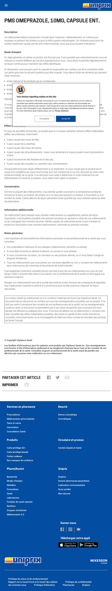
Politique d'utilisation (44, 585)
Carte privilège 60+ (16, 448)
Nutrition (11, 506)
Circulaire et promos (71, 440)
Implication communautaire (71, 485)
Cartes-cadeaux (14, 456)
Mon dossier (64, 493)
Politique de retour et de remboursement (28, 579)
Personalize (44, 119)
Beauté (62, 407)
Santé (9, 493)
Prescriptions (13, 414)
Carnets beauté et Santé (70, 448)
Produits (12, 440)
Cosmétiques (64, 419)
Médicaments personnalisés (20, 419)
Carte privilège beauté (17, 452)
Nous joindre (64, 489)
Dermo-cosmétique (67, 414)
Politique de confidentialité (78, 582)
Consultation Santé (16, 431)
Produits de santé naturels (20, 502)
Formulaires (13, 489)
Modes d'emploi (14, 481)
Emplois (62, 477)
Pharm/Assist (15, 469)
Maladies (11, 485)
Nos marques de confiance (20, 460)
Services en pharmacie (21, 407)
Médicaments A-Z (15, 514)
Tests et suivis (14, 423)
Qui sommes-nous (17, 585)
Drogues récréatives (17, 510)
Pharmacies (68, 585)
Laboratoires (13, 498)
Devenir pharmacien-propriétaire (73, 481)
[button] (49, 378)
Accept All (66, 119)
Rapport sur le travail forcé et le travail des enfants (32, 582)
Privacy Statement (62, 111)
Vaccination (13, 427)
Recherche (12, 477)
